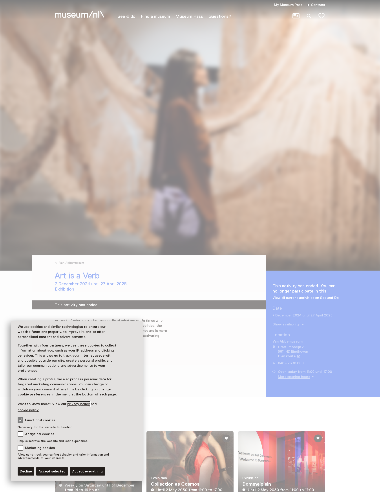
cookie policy (28, 410)
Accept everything (87, 471)
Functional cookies (40, 420)
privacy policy (78, 404)
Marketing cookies (40, 448)
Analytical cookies (39, 434)
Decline (26, 471)
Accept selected (52, 471)
